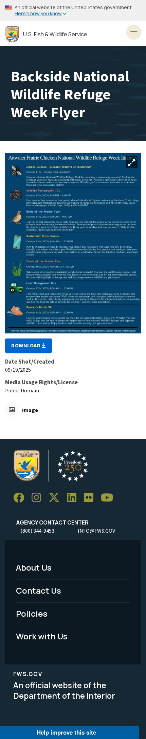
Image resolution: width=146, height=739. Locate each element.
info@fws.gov (96, 530)
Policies (32, 613)
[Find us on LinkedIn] (74, 498)
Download (26, 345)
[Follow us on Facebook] (21, 498)
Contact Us (38, 590)
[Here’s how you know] (73, 10)
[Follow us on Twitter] (56, 498)
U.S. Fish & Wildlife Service (55, 34)
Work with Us (42, 636)
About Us (34, 567)
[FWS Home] (12, 34)
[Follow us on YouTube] (109, 498)
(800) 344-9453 (37, 530)
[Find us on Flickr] (91, 498)
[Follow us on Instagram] (39, 498)
